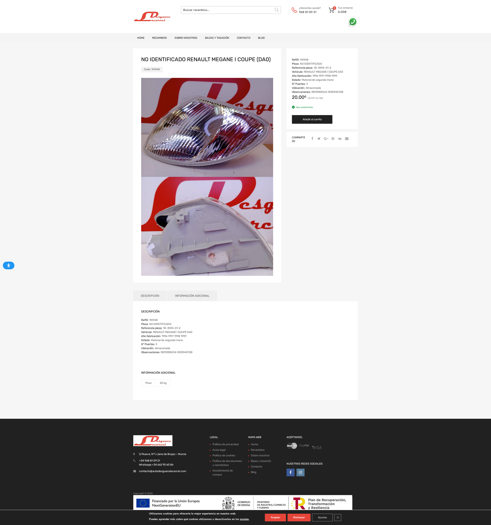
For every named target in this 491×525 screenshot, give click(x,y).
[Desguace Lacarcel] (149, 16)
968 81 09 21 (307, 12)
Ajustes (322, 517)
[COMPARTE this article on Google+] (325, 138)
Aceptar (275, 517)
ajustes (244, 519)
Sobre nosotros (186, 38)
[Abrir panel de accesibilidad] (8, 265)
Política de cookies (224, 455)
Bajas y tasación (217, 38)
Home (140, 38)
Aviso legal (219, 450)
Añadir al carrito (312, 119)
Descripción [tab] (150, 296)
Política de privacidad (226, 444)
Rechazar (299, 517)
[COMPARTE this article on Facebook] (311, 138)
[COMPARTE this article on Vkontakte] (339, 138)
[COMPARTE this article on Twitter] (318, 138)
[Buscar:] (231, 10)
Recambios (159, 38)
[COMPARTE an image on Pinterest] (332, 138)
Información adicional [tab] (192, 296)
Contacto (243, 38)
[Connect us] (291, 472)
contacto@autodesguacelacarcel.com (162, 471)
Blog (261, 38)
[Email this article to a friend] (346, 138)
